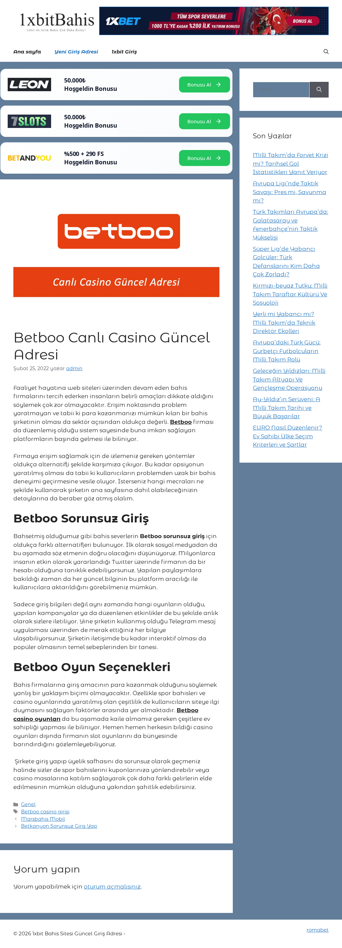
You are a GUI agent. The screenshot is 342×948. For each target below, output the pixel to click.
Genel (28, 804)
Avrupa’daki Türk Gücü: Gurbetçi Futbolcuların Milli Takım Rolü (287, 351)
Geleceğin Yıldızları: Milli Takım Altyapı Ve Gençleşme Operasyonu (289, 379)
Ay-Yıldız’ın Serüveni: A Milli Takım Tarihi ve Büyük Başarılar (286, 408)
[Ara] (319, 90)
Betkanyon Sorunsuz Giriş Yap (59, 826)
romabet (318, 930)
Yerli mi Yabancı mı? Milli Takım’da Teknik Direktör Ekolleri (284, 322)
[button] (326, 52)
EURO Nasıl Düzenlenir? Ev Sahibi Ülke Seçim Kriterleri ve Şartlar (287, 436)
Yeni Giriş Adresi (76, 51)
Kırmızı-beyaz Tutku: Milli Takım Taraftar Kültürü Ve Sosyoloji (290, 294)
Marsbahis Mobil (43, 819)
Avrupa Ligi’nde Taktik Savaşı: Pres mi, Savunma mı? (289, 192)
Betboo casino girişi (45, 812)
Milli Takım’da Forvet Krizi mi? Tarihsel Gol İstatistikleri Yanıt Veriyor (290, 163)
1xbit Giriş (124, 51)
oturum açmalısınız (112, 886)
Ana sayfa (27, 51)
